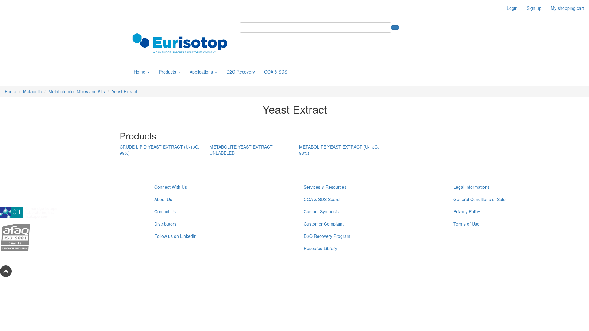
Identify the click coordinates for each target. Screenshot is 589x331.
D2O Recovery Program (327, 236)
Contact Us (165, 211)
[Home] (182, 43)
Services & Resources (325, 187)
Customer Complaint (324, 224)
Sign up (534, 8)
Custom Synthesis (321, 211)
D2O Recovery (240, 72)
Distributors (165, 224)
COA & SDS (275, 72)
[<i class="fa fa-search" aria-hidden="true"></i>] (395, 27)
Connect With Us (170, 187)
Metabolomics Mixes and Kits (76, 91)
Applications (202, 72)
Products (168, 72)
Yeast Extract (124, 91)
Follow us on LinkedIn (175, 236)
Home (140, 72)
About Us (163, 199)
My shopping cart (567, 8)
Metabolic (32, 91)
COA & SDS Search (323, 199)
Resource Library (320, 248)
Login (512, 8)
